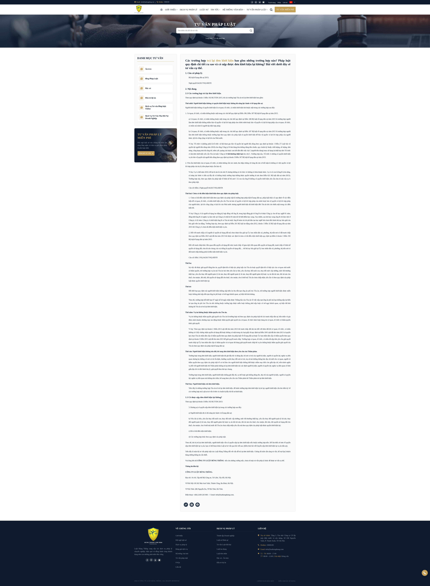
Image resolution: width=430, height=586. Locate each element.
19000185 (166, 2)
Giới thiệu (170, 10)
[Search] (271, 9)
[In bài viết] (191, 504)
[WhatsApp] (255, 2)
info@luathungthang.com (147, 2)
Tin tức (215, 10)
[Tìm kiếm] (251, 30)
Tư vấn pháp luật (256, 10)
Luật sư (204, 10)
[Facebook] (252, 2)
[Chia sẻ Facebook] (197, 504)
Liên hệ (285, 2)
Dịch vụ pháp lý (188, 10)
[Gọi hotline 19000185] (425, 573)
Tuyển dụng (272, 2)
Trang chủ (161, 8)
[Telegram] (259, 2)
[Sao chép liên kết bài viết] (186, 504)
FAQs (279, 2)
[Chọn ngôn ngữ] (292, 2)
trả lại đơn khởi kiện (220, 60)
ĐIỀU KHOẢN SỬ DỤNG (287, 581)
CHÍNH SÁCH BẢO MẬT (265, 581)
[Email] (263, 2)
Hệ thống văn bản (233, 10)
